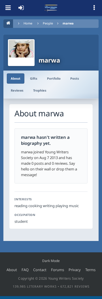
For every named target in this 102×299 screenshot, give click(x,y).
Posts (74, 78)
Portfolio (54, 78)
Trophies (39, 90)
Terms (90, 269)
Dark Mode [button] (51, 260)
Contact (39, 269)
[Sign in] (21, 8)
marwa (68, 23)
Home (28, 23)
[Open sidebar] (94, 8)
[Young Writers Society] (51, 8)
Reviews (17, 90)
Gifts (33, 78)
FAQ (25, 269)
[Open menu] (8, 8)
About (15, 78)
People (48, 23)
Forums (57, 269)
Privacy (75, 269)
